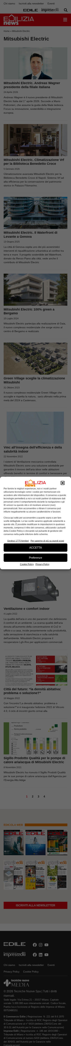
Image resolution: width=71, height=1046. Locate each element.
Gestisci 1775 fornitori (18, 541)
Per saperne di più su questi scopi (47, 541)
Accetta (35, 547)
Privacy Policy (42, 564)
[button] (62, 483)
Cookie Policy (27, 564)
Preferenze (35, 557)
